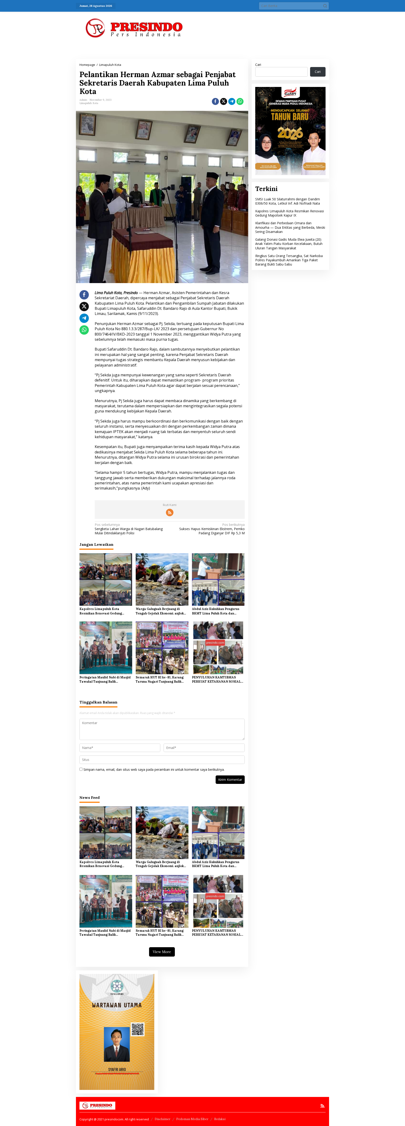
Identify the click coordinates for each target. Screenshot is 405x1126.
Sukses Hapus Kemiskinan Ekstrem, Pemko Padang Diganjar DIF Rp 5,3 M (211, 529)
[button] (325, 6)
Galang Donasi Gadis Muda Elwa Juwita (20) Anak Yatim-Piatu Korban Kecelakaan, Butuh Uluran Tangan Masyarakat (288, 243)
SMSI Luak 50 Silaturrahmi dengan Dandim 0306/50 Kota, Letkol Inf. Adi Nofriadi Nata (287, 201)
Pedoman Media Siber (192, 1119)
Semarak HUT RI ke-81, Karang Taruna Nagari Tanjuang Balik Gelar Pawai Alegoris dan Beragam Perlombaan (160, 679)
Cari (258, 64)
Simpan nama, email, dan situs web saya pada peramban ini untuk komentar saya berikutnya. (154, 769)
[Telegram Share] (231, 101)
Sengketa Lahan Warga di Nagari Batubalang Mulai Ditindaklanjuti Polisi (129, 529)
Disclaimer (162, 1119)
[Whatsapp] (240, 101)
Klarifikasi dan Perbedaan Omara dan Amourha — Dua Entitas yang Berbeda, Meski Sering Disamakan (290, 227)
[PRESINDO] (134, 28)
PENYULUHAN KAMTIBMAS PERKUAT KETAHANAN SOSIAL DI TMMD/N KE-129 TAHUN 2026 (218, 679)
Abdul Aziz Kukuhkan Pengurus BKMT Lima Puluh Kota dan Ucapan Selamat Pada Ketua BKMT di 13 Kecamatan (215, 611)
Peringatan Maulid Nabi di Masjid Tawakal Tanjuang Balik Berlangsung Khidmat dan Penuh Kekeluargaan (105, 679)
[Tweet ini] (223, 101)
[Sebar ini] (215, 101)
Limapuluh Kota (88, 103)
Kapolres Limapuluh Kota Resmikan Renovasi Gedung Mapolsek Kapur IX (100, 611)
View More (162, 952)
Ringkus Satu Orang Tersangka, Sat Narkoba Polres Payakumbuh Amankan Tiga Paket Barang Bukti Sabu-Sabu (289, 259)
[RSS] (169, 512)
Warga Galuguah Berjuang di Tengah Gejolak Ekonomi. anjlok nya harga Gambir (160, 611)
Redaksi (219, 1119)
